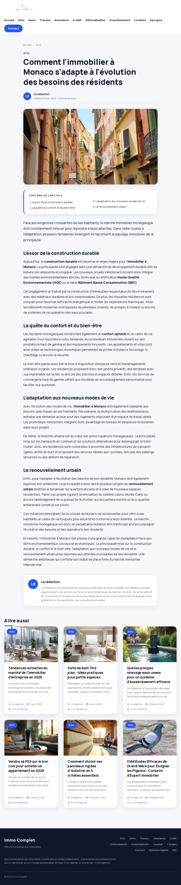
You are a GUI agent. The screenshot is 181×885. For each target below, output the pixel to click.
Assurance (61, 20)
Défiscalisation (95, 20)
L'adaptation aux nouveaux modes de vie (120, 201)
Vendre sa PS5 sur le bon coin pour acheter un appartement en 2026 (28, 766)
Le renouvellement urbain (111, 206)
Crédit (77, 20)
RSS (174, 850)
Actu (21, 20)
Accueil (9, 20)
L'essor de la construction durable (52, 202)
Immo (32, 20)
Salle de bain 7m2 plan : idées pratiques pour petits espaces (85, 673)
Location (140, 20)
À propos (156, 20)
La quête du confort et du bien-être (53, 207)
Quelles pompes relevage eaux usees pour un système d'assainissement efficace (148, 675)
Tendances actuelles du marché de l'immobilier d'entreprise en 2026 (28, 673)
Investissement (119, 20)
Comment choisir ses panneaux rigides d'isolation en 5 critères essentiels (85, 768)
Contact (13, 28)
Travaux (45, 20)
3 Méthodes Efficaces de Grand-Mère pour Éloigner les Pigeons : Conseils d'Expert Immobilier (148, 768)
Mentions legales (158, 850)
